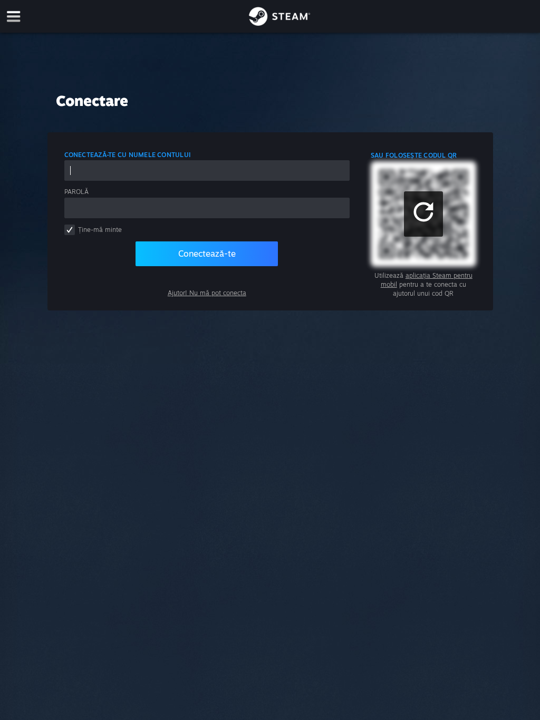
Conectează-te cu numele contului (127, 155)
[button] (423, 214)
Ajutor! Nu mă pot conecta (207, 293)
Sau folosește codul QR (414, 155)
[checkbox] (69, 230)
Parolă (76, 192)
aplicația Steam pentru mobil (426, 279)
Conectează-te (207, 253)
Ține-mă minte (100, 229)
